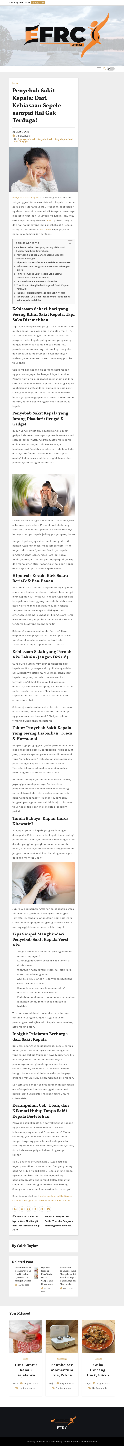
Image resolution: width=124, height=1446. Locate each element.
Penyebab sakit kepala (25, 197)
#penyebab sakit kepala (32, 139)
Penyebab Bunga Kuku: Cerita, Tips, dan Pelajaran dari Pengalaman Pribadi (59, 1221)
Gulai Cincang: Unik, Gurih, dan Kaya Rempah (98, 1375)
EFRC (62, 1428)
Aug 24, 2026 (23, 1285)
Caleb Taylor (22, 132)
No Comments (27, 1388)
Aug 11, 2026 (68, 1288)
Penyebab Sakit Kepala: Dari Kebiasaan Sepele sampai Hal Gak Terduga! (36, 106)
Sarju (15, 1383)
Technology (62, 1359)
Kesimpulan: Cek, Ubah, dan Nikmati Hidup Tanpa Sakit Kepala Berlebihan (43, 298)
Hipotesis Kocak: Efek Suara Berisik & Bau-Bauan (43, 262)
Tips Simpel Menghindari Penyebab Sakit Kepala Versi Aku (42, 287)
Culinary (98, 1359)
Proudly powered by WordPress (44, 1441)
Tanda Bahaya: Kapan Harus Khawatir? (36, 281)
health (15, 83)
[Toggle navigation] (99, 69)
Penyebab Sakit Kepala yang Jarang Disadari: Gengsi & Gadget (40, 257)
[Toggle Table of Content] (68, 242)
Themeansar (90, 1441)
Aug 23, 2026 (67, 1383)
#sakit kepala (55, 139)
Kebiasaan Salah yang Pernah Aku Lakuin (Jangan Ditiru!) (43, 268)
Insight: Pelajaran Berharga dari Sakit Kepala (41, 292)
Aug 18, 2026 (103, 1383)
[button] (104, 68)
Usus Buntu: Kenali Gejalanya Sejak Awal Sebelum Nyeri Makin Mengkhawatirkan (24, 1274)
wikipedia (45, 229)
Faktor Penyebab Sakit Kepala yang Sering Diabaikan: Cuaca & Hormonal (39, 276)
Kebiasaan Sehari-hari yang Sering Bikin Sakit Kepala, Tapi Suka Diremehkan (41, 249)
